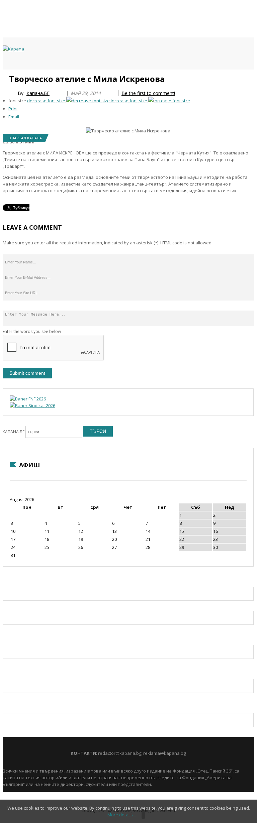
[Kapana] (13, 49)
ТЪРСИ (98, 431)
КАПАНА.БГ (13, 432)
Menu (6, 78)
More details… (122, 815)
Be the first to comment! (148, 93)
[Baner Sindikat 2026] (32, 405)
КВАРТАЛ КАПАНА (25, 137)
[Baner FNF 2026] (28, 399)
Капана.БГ (38, 93)
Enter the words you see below (32, 331)
